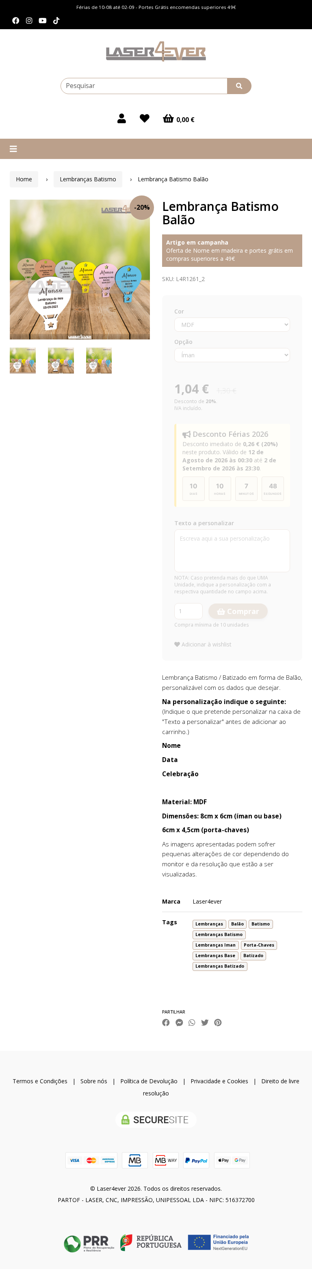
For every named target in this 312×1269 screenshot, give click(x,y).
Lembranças (209, 924)
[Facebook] (16, 20)
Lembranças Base (215, 955)
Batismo (260, 924)
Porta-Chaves (259, 945)
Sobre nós (93, 1081)
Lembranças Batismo (88, 179)
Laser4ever (207, 901)
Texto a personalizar (204, 523)
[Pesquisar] (239, 86)
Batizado (253, 955)
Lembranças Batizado (219, 966)
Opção (183, 342)
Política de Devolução (149, 1081)
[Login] (121, 118)
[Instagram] (29, 20)
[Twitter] (205, 1022)
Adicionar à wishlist (206, 644)
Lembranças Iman (215, 945)
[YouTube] (42, 20)
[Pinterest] (218, 1022)
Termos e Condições (40, 1081)
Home (24, 179)
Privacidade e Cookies (219, 1081)
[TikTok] (56, 20)
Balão (237, 924)
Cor (179, 311)
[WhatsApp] (191, 1022)
